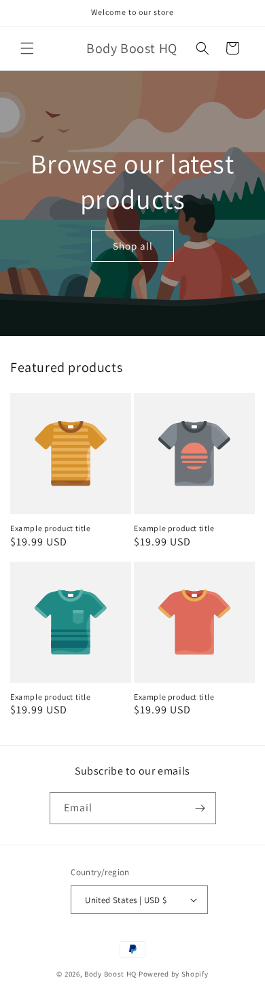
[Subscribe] (200, 808)
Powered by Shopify (174, 974)
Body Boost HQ (110, 974)
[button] (27, 48)
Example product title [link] (50, 528)
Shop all (133, 245)
